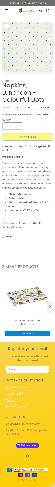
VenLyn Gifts (32, 480)
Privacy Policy (14, 394)
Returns (10, 400)
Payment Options (16, 387)
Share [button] (9, 236)
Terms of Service (16, 406)
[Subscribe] (45, 369)
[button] (6, 10)
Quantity (6, 119)
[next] (50, 307)
